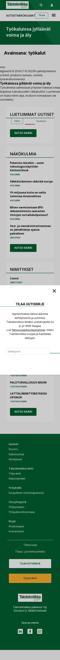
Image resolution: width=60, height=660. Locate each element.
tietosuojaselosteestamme (28, 330)
